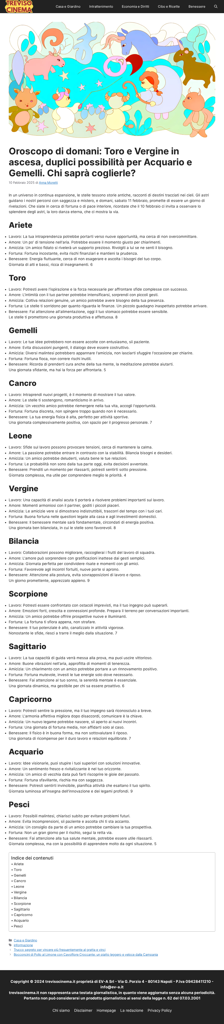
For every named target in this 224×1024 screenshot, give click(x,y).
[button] (216, 6)
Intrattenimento (101, 6)
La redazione (131, 1010)
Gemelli (20, 875)
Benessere (197, 6)
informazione (23, 945)
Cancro (20, 881)
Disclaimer (83, 1010)
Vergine (20, 892)
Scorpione (22, 903)
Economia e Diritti (135, 6)
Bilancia (20, 898)
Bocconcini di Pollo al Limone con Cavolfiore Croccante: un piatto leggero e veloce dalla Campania (86, 954)
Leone (19, 886)
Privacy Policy (160, 1010)
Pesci (18, 926)
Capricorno (23, 915)
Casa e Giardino (68, 6)
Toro (18, 869)
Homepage (106, 1010)
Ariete (19, 864)
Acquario (21, 920)
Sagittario (22, 909)
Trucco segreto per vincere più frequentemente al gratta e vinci (59, 950)
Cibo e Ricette (169, 6)
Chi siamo (61, 1010)
